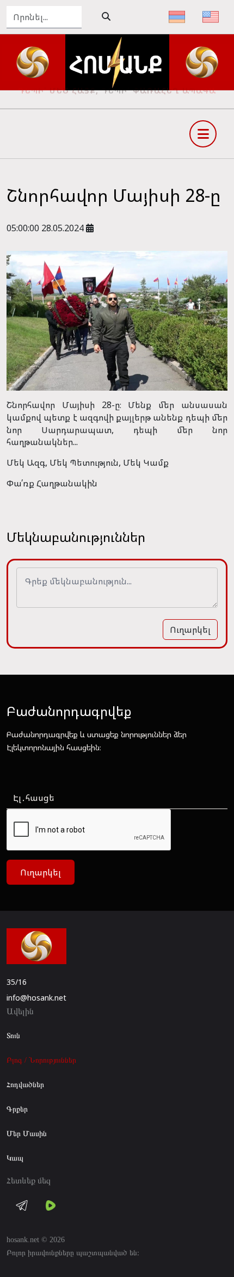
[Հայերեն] (177, 16)
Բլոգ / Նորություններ (41, 1060)
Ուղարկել (190, 630)
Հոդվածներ (25, 1085)
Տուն (13, 1036)
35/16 (17, 982)
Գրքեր (17, 1109)
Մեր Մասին (27, 1134)
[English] (210, 16)
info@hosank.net (36, 997)
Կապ (15, 1158)
